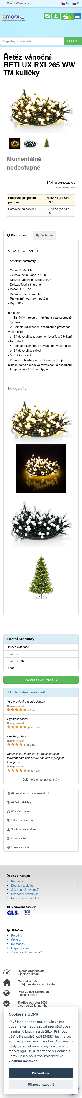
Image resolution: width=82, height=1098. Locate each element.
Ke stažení (18, 944)
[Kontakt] (47, 16)
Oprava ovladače (18, 647)
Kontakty (17, 881)
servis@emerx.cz (19, 3)
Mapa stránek (20, 948)
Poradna (16, 935)
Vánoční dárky (20, 811)
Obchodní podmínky (24, 894)
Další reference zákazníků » (41, 779)
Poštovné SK (15, 661)
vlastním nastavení (23, 1061)
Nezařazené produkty (25, 898)
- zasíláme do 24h (31, 793)
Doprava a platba (22, 885)
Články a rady (19, 847)
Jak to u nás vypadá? (25, 889)
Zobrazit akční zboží (40, 680)
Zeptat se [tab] (46, 235)
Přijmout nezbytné (41, 1084)
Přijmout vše (41, 1073)
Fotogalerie (18, 838)
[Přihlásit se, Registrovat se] (56, 16)
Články (15, 940)
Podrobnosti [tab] (19, 235)
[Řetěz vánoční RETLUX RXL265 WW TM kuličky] (41, 108)
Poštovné (13, 654)
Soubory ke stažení (23, 829)
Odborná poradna (21, 820)
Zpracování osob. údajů (26, 952)
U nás (10, 668)
